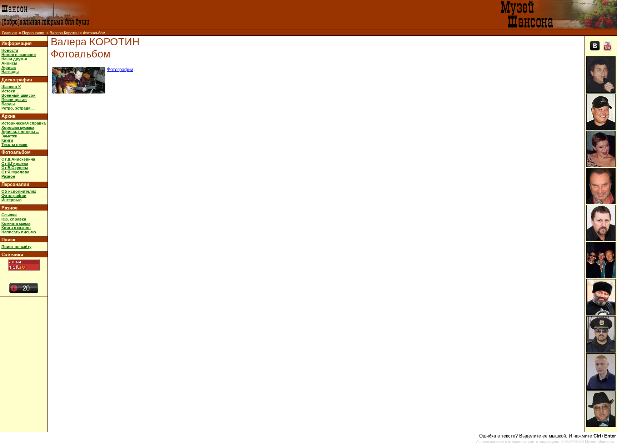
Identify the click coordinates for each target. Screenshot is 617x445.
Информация (16, 43)
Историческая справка (23, 123)
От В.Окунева (14, 168)
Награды (10, 72)
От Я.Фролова (15, 172)
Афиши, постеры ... (20, 132)
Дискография (17, 79)
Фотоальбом (16, 152)
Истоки (8, 91)
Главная (9, 33)
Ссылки (9, 215)
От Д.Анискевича (18, 159)
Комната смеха (15, 223)
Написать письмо (18, 232)
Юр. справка (13, 219)
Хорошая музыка (17, 127)
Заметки (9, 136)
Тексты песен (14, 144)
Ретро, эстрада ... (18, 108)
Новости (9, 50)
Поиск (8, 239)
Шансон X (11, 87)
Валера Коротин (64, 33)
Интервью (11, 200)
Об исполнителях (18, 191)
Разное (8, 176)
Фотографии (13, 195)
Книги (7, 140)
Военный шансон (18, 95)
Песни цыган (14, 99)
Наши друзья (14, 59)
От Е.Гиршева (14, 163)
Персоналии (33, 33)
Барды (8, 104)
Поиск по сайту (16, 246)
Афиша (8, 67)
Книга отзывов (16, 228)
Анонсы (9, 63)
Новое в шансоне (18, 54)
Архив (8, 116)
